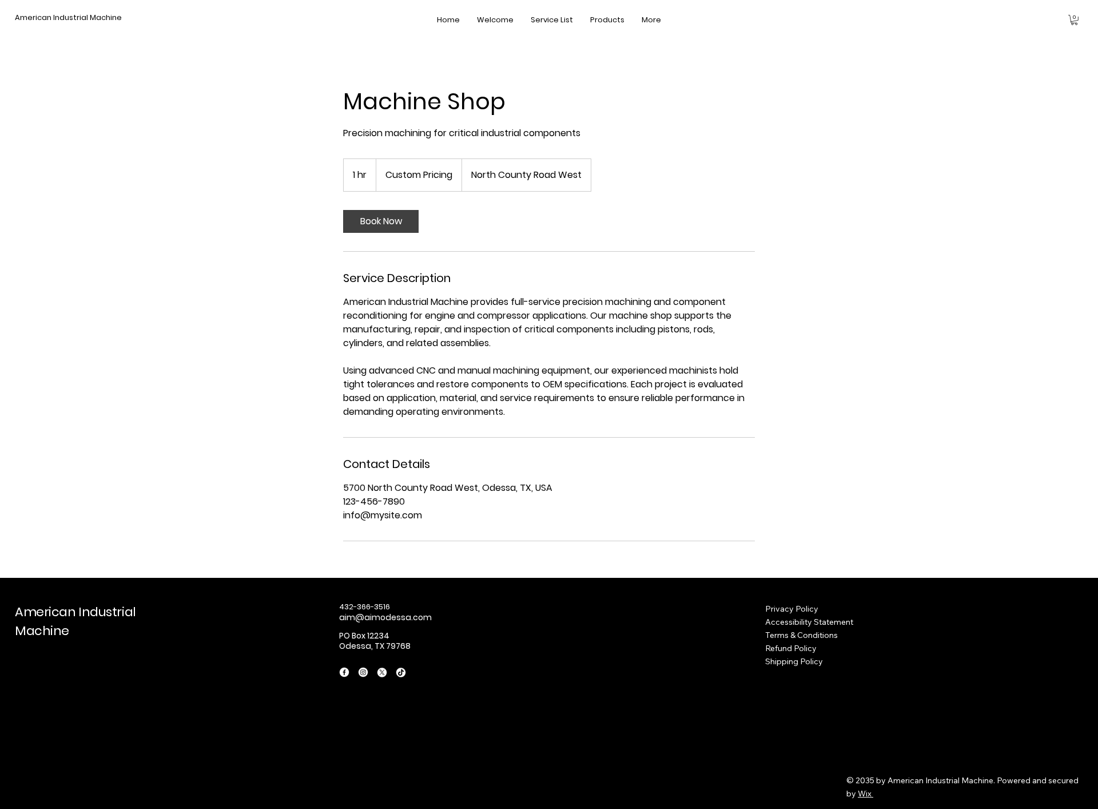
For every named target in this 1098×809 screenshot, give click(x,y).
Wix (865, 793)
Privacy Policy (791, 609)
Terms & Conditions (801, 635)
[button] (1074, 20)
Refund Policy (791, 648)
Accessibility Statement (809, 622)
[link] (381, 221)
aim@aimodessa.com (385, 617)
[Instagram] (363, 672)
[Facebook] (344, 672)
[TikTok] (401, 672)
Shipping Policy (794, 661)
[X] (382, 672)
